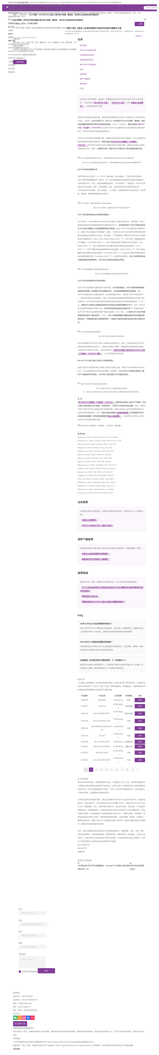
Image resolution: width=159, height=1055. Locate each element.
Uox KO (102, 736)
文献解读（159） (58, 42)
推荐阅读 (83, 84)
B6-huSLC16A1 (102, 752)
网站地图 (129, 1045)
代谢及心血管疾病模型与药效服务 (64, 49)
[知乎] (28, 1018)
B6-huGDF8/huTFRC (102, 713)
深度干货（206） (33, 42)
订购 (140, 700)
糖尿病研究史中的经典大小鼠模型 (95, 559)
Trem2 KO (102, 706)
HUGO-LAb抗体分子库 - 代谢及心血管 (97, 525)
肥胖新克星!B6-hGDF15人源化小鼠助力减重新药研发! (103, 602)
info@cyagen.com (25, 1003)
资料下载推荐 (85, 79)
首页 (15, 15)
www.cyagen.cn (24, 1007)
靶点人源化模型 (114, 416)
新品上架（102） (19, 42)
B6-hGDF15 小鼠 (100, 103)
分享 (140, 24)
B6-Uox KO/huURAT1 (101, 746)
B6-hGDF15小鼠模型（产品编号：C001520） (96, 402)
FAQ (81, 88)
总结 (81, 69)
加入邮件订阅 (20, 1024)
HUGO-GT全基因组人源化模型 (39, 49)
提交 (46, 971)
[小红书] (32, 1018)
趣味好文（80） (46, 42)
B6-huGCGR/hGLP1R (101, 721)
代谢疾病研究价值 (87, 55)
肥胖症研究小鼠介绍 (89, 596)
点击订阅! (20, 62)
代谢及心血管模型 (20, 49)
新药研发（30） (71, 42)
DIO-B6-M (102, 700)
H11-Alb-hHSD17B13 (102, 760)
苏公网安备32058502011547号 (114, 1045)
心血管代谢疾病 (122, 413)
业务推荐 (83, 74)
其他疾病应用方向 (87, 60)
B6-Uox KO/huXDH (101, 742)
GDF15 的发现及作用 (88, 50)
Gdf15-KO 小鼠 (118, 103)
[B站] (24, 1017)
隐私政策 (34, 971)
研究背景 (83, 45)
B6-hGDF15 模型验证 (88, 64)
